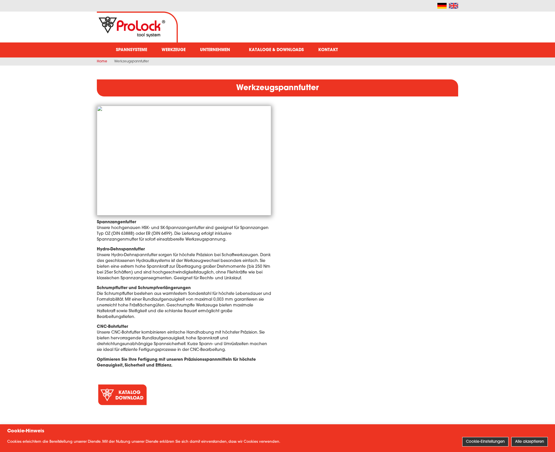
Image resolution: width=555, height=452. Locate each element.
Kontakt (328, 50)
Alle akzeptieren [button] (529, 442)
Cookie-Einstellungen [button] (485, 442)
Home (102, 61)
